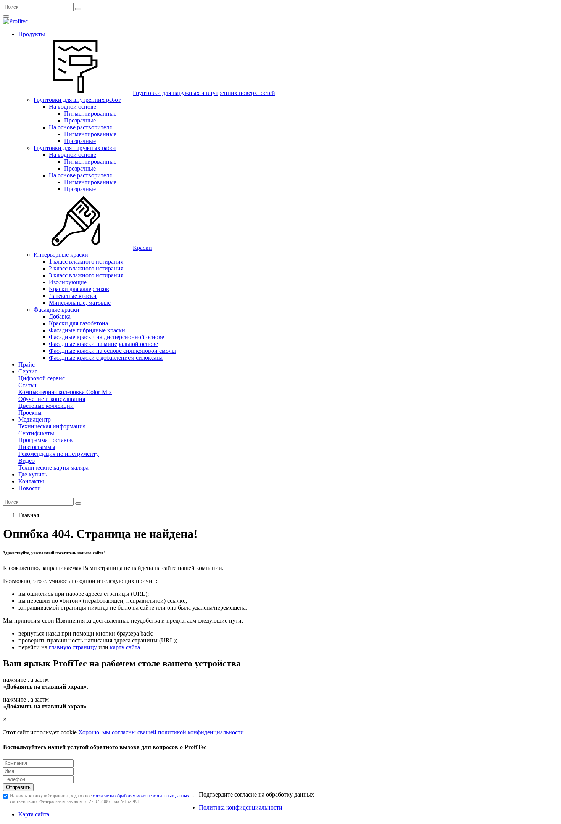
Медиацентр (34, 419)
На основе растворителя (80, 127)
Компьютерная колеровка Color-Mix (65, 392)
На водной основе (72, 106)
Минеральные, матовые (80, 302)
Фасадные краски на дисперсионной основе (106, 337)
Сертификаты (36, 433)
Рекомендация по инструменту (58, 454)
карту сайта (125, 647)
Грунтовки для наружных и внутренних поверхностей (204, 93)
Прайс (26, 364)
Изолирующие (68, 282)
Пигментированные (90, 113)
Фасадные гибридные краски (87, 330)
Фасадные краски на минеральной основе (103, 344)
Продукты (31, 34)
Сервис (27, 371)
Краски (142, 248)
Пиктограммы (36, 447)
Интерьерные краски (61, 254)
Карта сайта (33, 814)
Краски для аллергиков (79, 289)
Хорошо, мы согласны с (109, 732)
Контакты (31, 481)
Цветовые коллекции (46, 405)
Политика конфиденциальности (240, 807)
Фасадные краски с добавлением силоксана (106, 357)
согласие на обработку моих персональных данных (141, 795)
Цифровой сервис (41, 378)
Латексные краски (73, 296)
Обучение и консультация (51, 399)
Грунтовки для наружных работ (75, 148)
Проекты (30, 412)
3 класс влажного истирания (86, 275)
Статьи (27, 385)
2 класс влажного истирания (86, 268)
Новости (29, 488)
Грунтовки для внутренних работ (77, 100)
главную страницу (73, 647)
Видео (26, 460)
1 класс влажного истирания (86, 261)
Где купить (32, 474)
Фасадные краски (56, 309)
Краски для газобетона (78, 323)
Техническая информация (51, 426)
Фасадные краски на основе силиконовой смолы (112, 351)
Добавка (60, 316)
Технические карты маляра (53, 467)
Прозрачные (80, 120)
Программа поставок (45, 440)
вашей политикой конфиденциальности (192, 732)
